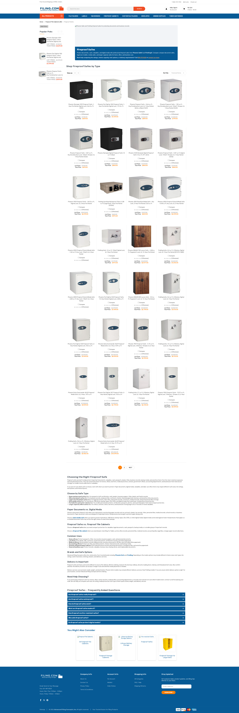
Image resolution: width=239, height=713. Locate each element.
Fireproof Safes (146, 642)
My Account (111, 679)
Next (61, 31)
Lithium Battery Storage (126, 644)
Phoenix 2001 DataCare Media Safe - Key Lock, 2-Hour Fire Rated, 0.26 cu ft (141, 202)
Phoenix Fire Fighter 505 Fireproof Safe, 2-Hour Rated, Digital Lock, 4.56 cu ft (81, 345)
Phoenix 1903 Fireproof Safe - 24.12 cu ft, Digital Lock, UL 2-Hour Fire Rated (81, 202)
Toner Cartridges (176, 16)
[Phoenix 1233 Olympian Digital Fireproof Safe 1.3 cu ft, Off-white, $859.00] (141, 139)
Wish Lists (186, 2)
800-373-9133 (142, 57)
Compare (82, 112)
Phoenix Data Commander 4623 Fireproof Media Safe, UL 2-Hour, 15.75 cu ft (111, 442)
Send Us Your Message (51, 686)
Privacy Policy (84, 686)
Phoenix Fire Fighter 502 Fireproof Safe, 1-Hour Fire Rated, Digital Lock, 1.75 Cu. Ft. (54, 56)
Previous (59, 31)
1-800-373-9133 (176, 2)
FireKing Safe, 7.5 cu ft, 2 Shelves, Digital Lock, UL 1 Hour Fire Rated (171, 345)
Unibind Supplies (159, 16)
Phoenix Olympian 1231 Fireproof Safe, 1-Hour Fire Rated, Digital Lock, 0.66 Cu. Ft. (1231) (54, 40)
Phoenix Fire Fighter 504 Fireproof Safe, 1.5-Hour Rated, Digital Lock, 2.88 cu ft (111, 298)
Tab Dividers (95, 16)
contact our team (153, 57)
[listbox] (177, 73)
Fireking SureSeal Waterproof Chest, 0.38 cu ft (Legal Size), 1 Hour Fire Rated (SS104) (111, 203)
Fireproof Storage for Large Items (167, 656)
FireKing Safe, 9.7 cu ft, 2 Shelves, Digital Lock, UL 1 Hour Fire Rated (141, 393)
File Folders (73, 16)
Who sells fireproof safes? (78, 618)
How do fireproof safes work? (79, 604)
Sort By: (166, 73)
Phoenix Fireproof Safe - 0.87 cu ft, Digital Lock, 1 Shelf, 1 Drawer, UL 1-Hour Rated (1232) (171, 155)
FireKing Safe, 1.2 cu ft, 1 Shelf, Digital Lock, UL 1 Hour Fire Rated (111, 251)
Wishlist (109, 682)
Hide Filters (44, 26)
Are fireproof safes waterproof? (80, 599)
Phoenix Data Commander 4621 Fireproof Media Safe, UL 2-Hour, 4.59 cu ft (111, 345)
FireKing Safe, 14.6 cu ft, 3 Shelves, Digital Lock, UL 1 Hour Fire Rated (81, 442)
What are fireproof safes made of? (81, 608)
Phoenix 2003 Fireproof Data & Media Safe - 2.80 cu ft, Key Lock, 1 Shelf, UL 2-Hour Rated (81, 299)
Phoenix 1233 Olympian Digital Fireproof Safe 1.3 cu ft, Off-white (141, 154)
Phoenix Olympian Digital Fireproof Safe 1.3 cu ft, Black (111, 154)
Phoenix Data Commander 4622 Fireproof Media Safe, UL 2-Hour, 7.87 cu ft (81, 393)
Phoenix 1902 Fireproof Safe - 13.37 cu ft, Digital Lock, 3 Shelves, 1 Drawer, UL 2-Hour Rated (171, 394)
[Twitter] (44, 700)
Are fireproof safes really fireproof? (82, 594)
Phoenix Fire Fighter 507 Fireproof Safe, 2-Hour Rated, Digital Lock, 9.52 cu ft (111, 393)
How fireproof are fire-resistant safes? (83, 613)
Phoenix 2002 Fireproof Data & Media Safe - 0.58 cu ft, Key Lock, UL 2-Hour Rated (171, 202)
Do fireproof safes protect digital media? (84, 622)
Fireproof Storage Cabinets (105, 656)
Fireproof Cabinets (111, 16)
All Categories (138, 679)
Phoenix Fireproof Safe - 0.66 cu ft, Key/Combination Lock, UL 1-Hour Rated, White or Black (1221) (55, 75)
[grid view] (75, 73)
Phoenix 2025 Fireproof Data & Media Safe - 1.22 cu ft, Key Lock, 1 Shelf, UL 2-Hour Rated (81, 252)
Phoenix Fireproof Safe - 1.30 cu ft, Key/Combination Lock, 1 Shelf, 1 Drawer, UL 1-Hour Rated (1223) (171, 106)
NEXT (130, 467)
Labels (84, 16)
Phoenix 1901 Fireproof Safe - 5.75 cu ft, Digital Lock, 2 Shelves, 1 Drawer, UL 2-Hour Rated (141, 345)
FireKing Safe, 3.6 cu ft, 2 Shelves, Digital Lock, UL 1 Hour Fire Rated (171, 298)
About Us (83, 679)
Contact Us (84, 682)
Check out (193, 2)
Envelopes (145, 16)
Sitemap (42, 709)
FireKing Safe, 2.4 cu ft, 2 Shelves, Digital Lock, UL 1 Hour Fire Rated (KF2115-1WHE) (171, 251)
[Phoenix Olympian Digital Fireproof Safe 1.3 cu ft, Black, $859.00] (111, 139)
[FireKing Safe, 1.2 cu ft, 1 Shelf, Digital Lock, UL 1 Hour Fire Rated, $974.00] (111, 236)
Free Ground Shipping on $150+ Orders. (51, 2)
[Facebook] (41, 700)
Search (139, 9)
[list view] (78, 73)
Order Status (111, 686)
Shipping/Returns (140, 686)
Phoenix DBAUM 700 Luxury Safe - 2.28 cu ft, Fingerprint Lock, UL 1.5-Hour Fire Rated (141, 251)
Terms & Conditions (86, 689)
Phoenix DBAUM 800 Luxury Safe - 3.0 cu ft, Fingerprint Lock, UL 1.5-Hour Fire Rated (141, 298)
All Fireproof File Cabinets (85, 642)
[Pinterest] (47, 700)
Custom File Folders (130, 16)
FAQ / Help (137, 682)
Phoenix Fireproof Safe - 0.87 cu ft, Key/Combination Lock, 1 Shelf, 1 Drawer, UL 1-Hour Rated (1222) (81, 155)
